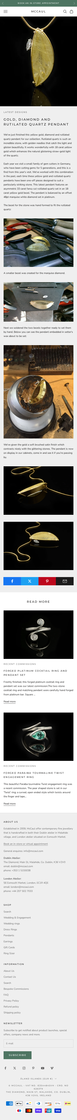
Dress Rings (10, 929)
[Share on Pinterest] (47, 581)
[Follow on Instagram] (24, 1068)
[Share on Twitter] (29, 581)
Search (7, 911)
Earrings (8, 941)
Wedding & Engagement (17, 917)
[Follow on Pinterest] (33, 1068)
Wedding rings (12, 923)
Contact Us (10, 977)
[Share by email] (64, 581)
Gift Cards (9, 947)
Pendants (9, 935)
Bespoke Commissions (16, 989)
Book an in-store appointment (38, 3)
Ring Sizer (9, 953)
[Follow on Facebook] (5, 1068)
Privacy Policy (11, 1000)
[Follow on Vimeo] (52, 1068)
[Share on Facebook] (12, 581)
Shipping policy (12, 1012)
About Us (9, 971)
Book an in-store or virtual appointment (26, 844)
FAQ (6, 995)
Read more (10, 701)
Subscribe (17, 1055)
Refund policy (11, 1006)
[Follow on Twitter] (14, 1068)
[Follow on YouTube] (42, 1068)
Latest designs (15, 112)
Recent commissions (20, 664)
